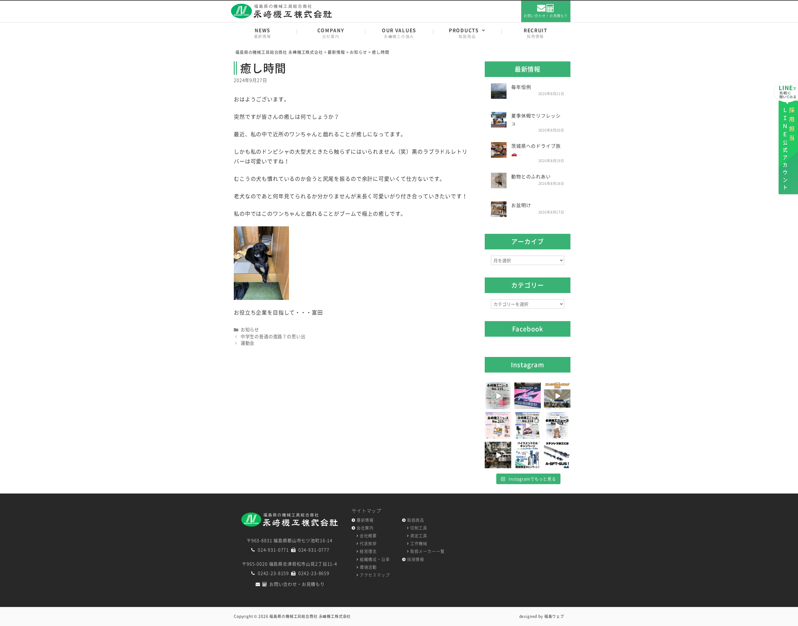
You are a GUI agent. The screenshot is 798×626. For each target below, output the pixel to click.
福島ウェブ (554, 616)
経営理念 (368, 551)
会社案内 (365, 528)
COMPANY (330, 33)
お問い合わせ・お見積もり (546, 15)
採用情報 (415, 559)
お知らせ (250, 329)
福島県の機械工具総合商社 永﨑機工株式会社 (310, 616)
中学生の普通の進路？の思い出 (273, 336)
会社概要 (368, 535)
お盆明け (521, 205)
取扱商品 (415, 520)
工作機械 (418, 543)
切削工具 (418, 528)
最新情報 (365, 520)
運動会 (248, 342)
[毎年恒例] (499, 94)
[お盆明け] (499, 213)
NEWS (262, 33)
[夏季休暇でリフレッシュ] (499, 123)
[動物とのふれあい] (499, 184)
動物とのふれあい (531, 176)
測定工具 (418, 535)
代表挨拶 (368, 543)
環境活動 (368, 567)
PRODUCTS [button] (464, 33)
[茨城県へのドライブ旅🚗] (499, 154)
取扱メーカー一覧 (427, 551)
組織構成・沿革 (375, 559)
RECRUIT (535, 33)
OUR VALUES (399, 33)
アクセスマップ (375, 575)
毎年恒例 (521, 87)
